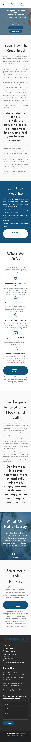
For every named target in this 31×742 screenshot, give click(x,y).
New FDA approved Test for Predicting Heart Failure (12, 684)
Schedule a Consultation (16, 27)
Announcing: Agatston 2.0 (12, 690)
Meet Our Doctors (15, 31)
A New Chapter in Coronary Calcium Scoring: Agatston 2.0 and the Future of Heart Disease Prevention (15, 676)
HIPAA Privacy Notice (15, 740)
